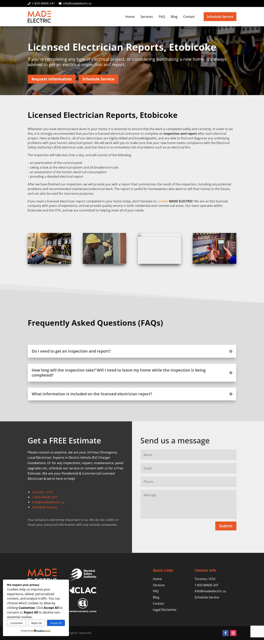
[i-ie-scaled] (49, 263)
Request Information (52, 79)
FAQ (162, 16)
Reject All (36, 623)
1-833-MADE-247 (43, 3)
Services (147, 16)
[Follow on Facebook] (225, 633)
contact (162, 201)
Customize (16, 623)
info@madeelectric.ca (77, 3)
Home (130, 16)
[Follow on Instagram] (233, 633)
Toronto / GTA (42, 492)
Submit (225, 525)
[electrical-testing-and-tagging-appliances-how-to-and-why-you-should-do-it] (214, 263)
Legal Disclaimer (165, 610)
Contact (189, 16)
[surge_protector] (159, 236)
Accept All (55, 623)
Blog (174, 16)
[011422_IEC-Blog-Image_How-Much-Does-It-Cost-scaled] (104, 263)
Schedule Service (220, 16)
